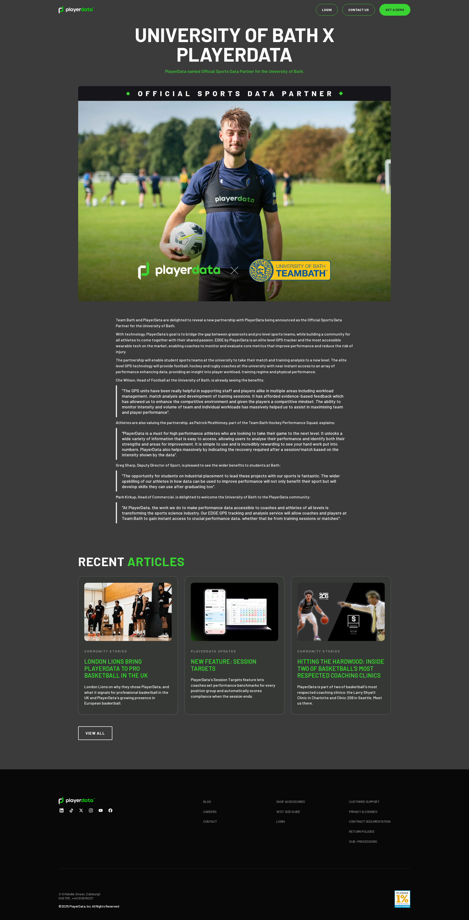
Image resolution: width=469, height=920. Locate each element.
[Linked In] (61, 811)
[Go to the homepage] (90, 801)
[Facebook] (110, 811)
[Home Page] (77, 10)
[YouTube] (101, 811)
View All (95, 733)
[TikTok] (71, 811)
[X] (81, 811)
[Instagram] (91, 811)
